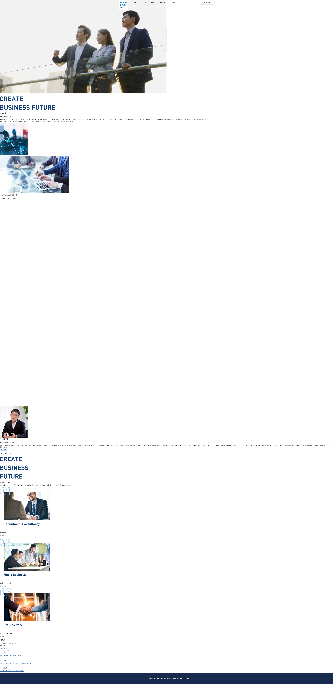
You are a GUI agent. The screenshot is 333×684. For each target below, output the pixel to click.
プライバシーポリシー (153, 678)
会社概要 (172, 3)
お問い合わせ (206, 2)
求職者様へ (163, 3)
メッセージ (143, 3)
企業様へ (153, 3)
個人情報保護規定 (166, 678)
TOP (134, 3)
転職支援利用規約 (177, 678)
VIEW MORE (3, 450)
